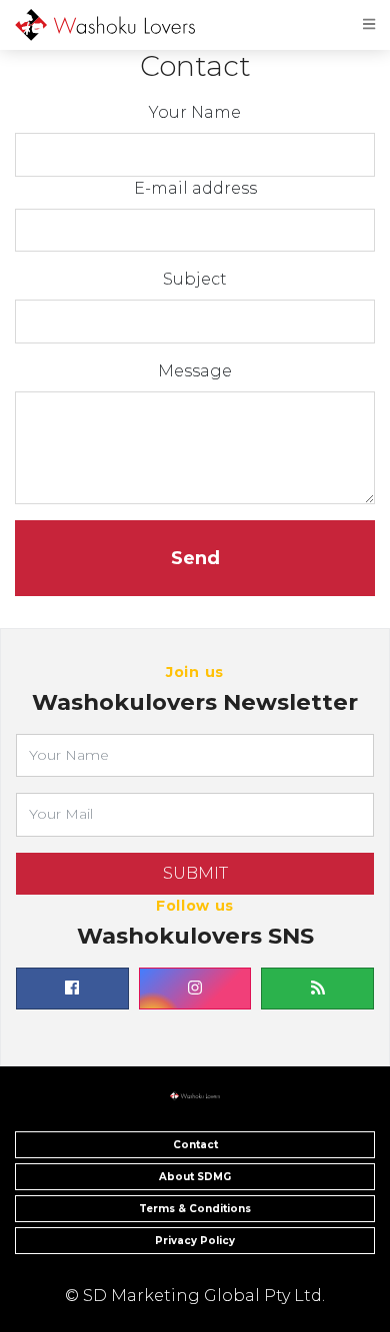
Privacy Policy (195, 1240)
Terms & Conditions (195, 1208)
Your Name (195, 112)
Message (195, 370)
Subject (195, 279)
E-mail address (195, 188)
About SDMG (195, 1176)
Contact (195, 1144)
